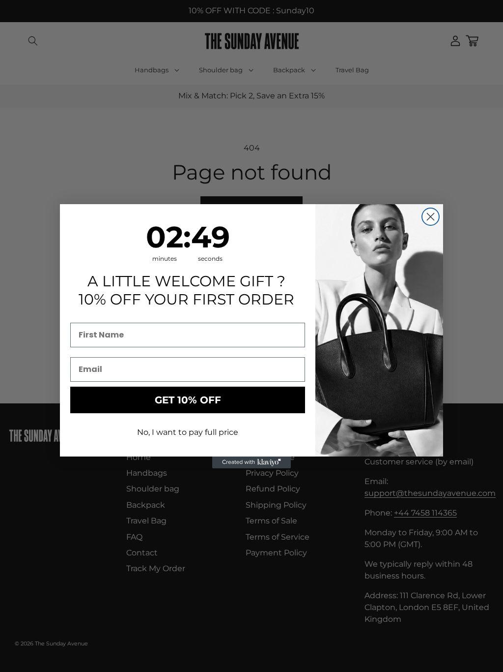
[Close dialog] (430, 216)
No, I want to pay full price (187, 432)
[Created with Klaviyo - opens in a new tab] (251, 462)
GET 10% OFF (188, 400)
